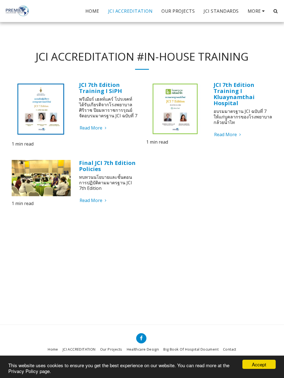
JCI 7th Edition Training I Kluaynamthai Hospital (234, 94)
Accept (259, 364)
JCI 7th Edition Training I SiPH (100, 88)
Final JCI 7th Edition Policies (107, 166)
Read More (91, 128)
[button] (275, 11)
